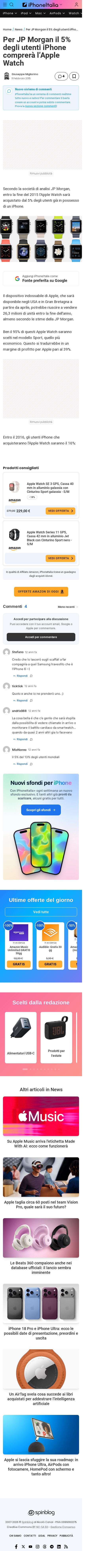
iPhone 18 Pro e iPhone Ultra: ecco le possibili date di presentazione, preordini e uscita (41, 1333)
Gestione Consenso (62, 1527)
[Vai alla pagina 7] (48, 1069)
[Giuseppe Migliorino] (6, 76)
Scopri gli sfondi (38, 810)
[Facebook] (16, 1546)
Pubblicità (66, 1535)
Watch (74, 13)
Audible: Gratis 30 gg (50, 948)
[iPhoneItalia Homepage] (39, 4)
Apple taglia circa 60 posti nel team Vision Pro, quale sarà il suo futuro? (41, 1204)
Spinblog (27, 1522)
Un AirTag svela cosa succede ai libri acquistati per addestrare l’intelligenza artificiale (41, 1399)
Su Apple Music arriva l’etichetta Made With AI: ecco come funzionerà (41, 1143)
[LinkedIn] (58, 1546)
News (19, 29)
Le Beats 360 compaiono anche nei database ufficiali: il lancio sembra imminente (41, 1268)
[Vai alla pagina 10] (59, 1069)
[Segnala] (31, 675)
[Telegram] (51, 1546)
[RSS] (66, 1546)
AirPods (55, 13)
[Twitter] (23, 1546)
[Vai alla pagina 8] (52, 1069)
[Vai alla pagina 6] (44, 1069)
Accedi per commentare (41, 637)
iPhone (8, 13)
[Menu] (5, 4)
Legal (41, 1535)
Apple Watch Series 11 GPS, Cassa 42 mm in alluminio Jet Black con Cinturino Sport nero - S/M (49, 538)
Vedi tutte (41, 912)
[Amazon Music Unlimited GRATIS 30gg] (19, 932)
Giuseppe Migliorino (25, 74)
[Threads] (44, 1546)
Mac (38, 13)
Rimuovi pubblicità (41, 173)
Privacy (52, 1535)
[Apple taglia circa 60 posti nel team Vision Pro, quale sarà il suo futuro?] (41, 1177)
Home (7, 29)
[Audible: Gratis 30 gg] (50, 932)
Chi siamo (15, 1535)
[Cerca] (11, 4)
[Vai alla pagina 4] (37, 1069)
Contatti (30, 1535)
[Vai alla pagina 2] (30, 1069)
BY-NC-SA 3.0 (40, 1527)
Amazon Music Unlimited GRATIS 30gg (19, 950)
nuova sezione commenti (41, 106)
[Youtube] (30, 1546)
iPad (24, 13)
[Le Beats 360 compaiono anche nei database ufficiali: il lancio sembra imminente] (41, 1238)
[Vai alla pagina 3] (34, 1069)
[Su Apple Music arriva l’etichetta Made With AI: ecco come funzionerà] (41, 1116)
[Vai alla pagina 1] (25, 1069)
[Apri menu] (61, 5)
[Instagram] (37, 1546)
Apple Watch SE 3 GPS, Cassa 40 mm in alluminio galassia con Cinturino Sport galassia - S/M (50, 488)
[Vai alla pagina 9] (55, 1069)
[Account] (76, 4)
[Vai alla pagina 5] (41, 1069)
